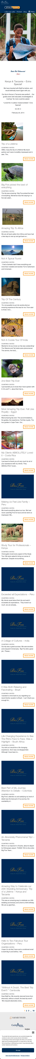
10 (34, 1011)
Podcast (19, 12)
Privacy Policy (25, 1055)
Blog (25, 12)
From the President (12, 7)
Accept (18, 1050)
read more (28, 159)
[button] (33, 1032)
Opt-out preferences (13, 1055)
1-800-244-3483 (10, 12)
